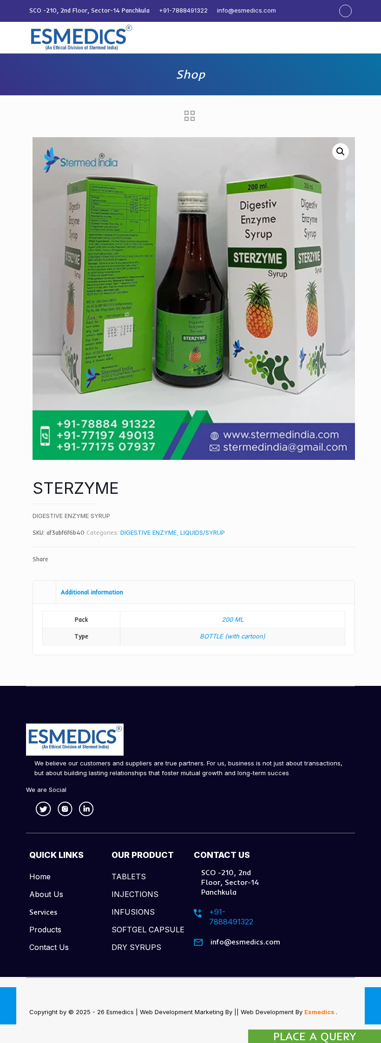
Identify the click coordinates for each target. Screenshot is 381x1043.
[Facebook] (345, 10)
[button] (340, 151)
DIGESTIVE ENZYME (148, 532)
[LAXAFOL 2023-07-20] (8, 1005)
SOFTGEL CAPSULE (148, 929)
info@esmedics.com (246, 10)
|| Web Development (264, 1012)
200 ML (232, 619)
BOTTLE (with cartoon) (232, 636)
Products (45, 929)
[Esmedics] (82, 37)
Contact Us (49, 947)
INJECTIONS (135, 894)
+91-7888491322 (183, 10)
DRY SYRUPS (136, 947)
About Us (46, 894)
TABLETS (129, 876)
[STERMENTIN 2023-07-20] (373, 1005)
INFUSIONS (133, 912)
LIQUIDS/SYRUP (202, 532)
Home (40, 876)
